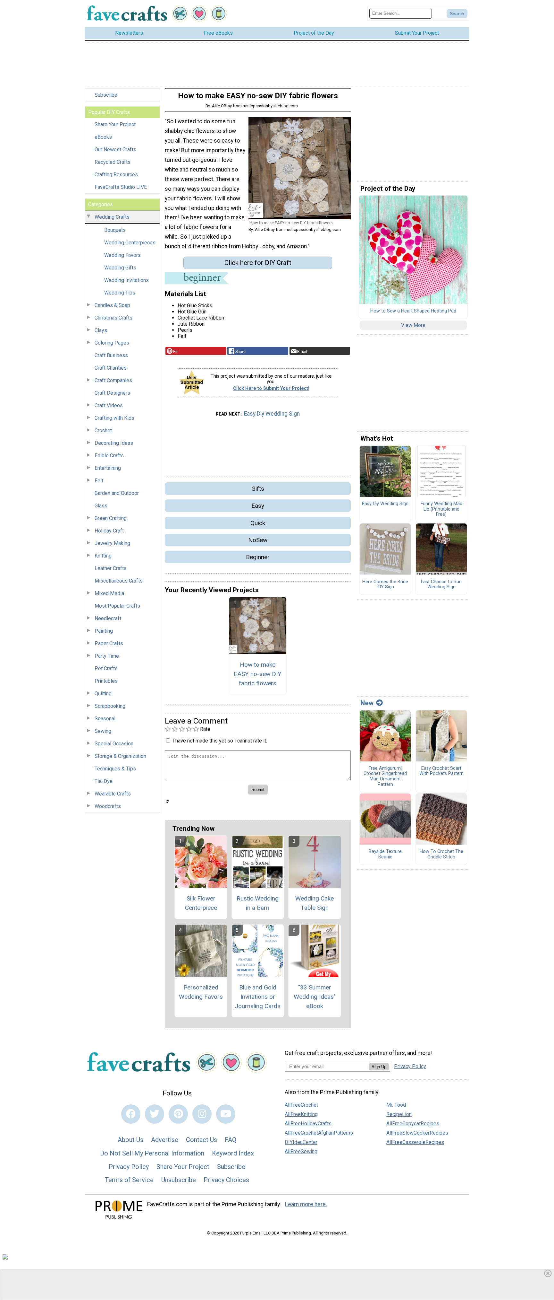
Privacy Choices (226, 1180)
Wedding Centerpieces (129, 243)
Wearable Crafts (113, 794)
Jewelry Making (112, 543)
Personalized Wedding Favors (201, 992)
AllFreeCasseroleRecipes (415, 1142)
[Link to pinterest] (178, 1114)
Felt (99, 481)
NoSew (257, 540)
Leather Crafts (111, 568)
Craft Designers (112, 393)
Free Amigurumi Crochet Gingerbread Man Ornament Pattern (385, 776)
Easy (257, 505)
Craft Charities (111, 368)
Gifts (257, 488)
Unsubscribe (178, 1180)
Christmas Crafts (113, 318)
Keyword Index (233, 1153)
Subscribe (106, 95)
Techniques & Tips (115, 769)
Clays (101, 330)
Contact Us (201, 1140)
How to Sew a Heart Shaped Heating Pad (413, 311)
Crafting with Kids (114, 418)
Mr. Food (396, 1105)
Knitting (103, 556)
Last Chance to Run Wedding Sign (441, 584)
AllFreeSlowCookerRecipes (417, 1133)
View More (413, 325)
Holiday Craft (109, 531)
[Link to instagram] (202, 1114)
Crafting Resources (116, 174)
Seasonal (105, 719)
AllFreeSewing (301, 1151)
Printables (106, 681)
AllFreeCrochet (301, 1105)
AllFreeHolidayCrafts (308, 1123)
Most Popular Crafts (117, 606)
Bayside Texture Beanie (385, 854)
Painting (104, 631)
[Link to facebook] (130, 1114)
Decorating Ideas (114, 443)
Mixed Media (109, 593)
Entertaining (108, 468)
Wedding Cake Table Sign (314, 903)
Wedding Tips (119, 293)
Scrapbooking (110, 706)
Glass (101, 506)
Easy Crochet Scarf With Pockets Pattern (441, 771)
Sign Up (379, 1066)
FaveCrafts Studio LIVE (121, 187)
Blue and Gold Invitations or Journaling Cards (258, 997)
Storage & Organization (120, 756)
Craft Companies (113, 380)
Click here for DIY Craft (257, 263)
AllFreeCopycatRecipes (412, 1123)
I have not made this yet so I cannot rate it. (219, 741)
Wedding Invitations (126, 280)
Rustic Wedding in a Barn (258, 903)
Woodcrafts (108, 806)
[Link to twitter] (154, 1114)
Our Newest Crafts (115, 149)
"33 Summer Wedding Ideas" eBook (315, 997)
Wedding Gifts (120, 268)
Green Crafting (111, 518)
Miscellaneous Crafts (119, 581)
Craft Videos (109, 405)
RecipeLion (399, 1114)
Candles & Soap (112, 305)
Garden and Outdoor (117, 493)
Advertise (164, 1140)
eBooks (103, 137)
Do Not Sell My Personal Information (152, 1153)
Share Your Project (115, 124)
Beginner (258, 557)
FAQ (230, 1140)
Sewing (103, 731)
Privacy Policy (129, 1167)
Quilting (103, 693)
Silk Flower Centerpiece (201, 903)
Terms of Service (129, 1180)
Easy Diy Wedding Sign (272, 413)
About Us (130, 1140)
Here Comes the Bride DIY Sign (385, 584)
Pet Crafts (106, 668)
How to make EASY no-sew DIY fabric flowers (257, 674)
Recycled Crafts (112, 162)
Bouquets (115, 230)
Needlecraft (108, 618)
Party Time (107, 656)
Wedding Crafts (112, 217)
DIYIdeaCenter (301, 1142)
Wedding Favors (122, 255)
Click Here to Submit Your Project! (271, 388)
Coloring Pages (112, 343)
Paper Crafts (109, 643)
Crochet (103, 430)
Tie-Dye (104, 781)
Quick (257, 523)
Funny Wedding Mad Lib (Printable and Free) (441, 509)
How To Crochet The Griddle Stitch (441, 854)
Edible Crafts (109, 455)
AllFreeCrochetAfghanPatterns (319, 1133)
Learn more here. (306, 1204)
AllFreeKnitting (301, 1114)
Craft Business (111, 355)
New (367, 703)
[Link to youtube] (225, 1114)
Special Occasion (114, 744)
